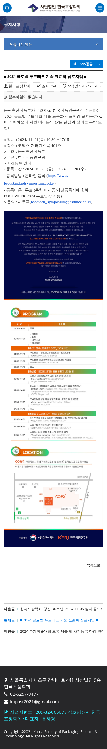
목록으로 (93, 565)
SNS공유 (86, 63)
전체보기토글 (100, 8)
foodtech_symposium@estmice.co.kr (61, 202)
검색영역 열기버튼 (7, 8)
